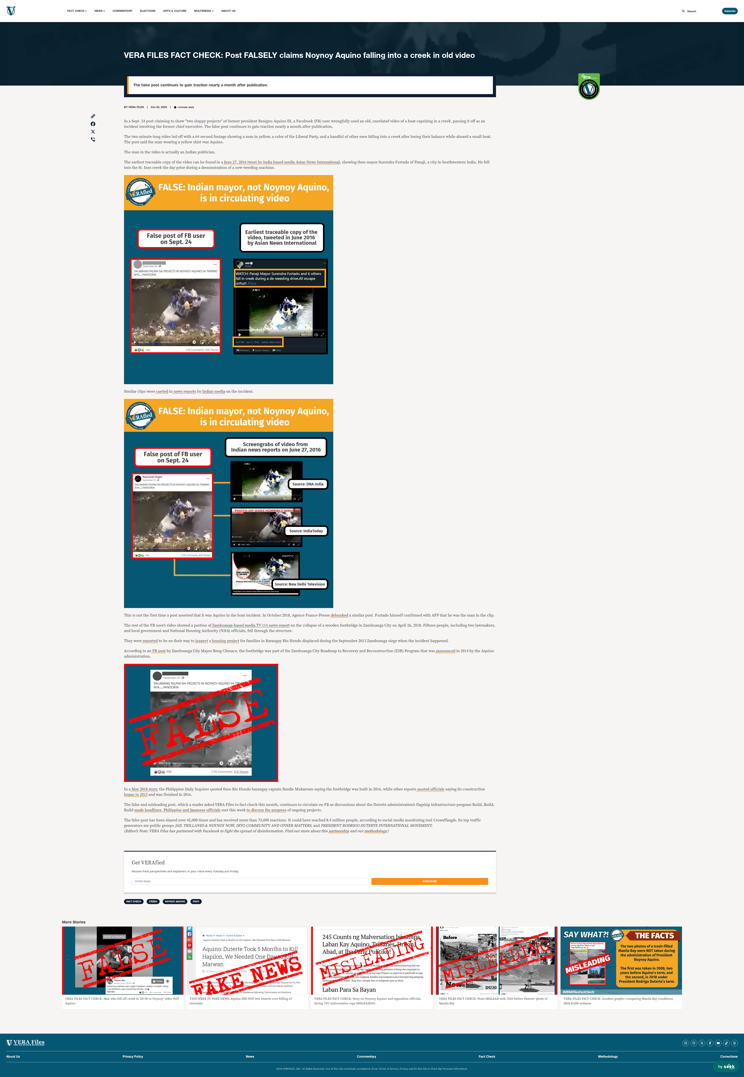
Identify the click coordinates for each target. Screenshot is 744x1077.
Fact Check (75, 11)
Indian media (213, 391)
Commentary (122, 11)
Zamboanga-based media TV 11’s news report (250, 625)
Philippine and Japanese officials (191, 810)
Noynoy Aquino (175, 902)
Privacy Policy (133, 1056)
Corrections (729, 1056)
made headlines (147, 810)
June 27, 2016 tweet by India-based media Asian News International (281, 162)
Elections (147, 11)
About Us (228, 11)
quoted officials (430, 789)
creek (153, 902)
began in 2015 (136, 795)
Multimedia (202, 11)
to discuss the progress (266, 810)
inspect (201, 641)
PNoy (196, 902)
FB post (158, 651)
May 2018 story (144, 789)
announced (445, 651)
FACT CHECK (133, 902)
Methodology (608, 1056)
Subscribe (729, 11)
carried (161, 391)
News (98, 11)
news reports (184, 391)
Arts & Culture (174, 11)
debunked (339, 615)
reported (150, 641)
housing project (225, 641)
